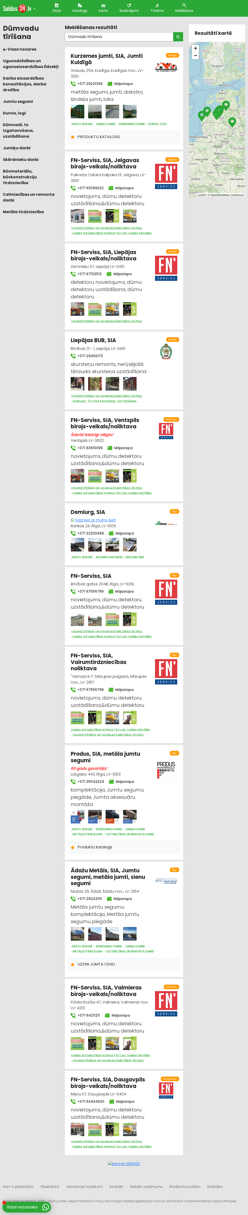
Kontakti (116, 1186)
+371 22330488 (90, 533)
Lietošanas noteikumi (84, 1186)
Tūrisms (157, 10)
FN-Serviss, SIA (91, 576)
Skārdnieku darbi (21, 159)
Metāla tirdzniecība (23, 212)
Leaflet (202, 195)
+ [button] (195, 48)
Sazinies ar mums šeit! (95, 520)
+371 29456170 (90, 356)
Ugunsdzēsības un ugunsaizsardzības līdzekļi (31, 63)
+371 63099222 (90, 188)
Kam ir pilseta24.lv (18, 1186)
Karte (103, 10)
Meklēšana (184, 10)
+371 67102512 (89, 274)
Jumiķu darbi (17, 148)
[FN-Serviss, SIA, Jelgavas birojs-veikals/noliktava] (77, 216)
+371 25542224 (90, 781)
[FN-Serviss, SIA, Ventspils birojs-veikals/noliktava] (77, 476)
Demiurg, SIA (88, 512)
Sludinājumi (129, 10)
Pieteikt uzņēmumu (146, 1186)
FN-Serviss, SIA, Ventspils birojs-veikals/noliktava (105, 423)
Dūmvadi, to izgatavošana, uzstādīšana (18, 130)
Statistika (215, 1186)
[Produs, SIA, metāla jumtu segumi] (77, 816)
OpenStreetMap (219, 195)
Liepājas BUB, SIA (93, 340)
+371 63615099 (90, 447)
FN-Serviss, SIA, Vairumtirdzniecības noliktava (98, 662)
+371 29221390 (90, 83)
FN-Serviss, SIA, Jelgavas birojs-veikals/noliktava (105, 163)
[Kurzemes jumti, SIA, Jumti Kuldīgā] (77, 111)
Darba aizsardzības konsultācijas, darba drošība (24, 84)
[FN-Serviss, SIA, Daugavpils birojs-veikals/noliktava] (77, 1129)
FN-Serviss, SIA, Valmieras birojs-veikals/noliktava (106, 991)
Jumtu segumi (18, 101)
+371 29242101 (89, 898)
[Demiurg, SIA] (77, 544)
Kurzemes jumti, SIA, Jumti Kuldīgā (107, 59)
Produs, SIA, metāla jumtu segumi (105, 757)
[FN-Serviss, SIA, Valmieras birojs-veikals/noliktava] (77, 1043)
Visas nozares (21, 49)
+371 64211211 (88, 1015)
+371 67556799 (90, 591)
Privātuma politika (185, 1186)
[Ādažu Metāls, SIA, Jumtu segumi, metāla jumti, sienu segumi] (77, 934)
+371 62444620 (90, 1101)
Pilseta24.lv (50, 1186)
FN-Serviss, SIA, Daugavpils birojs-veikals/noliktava (108, 1083)
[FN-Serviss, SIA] (77, 619)
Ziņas (56, 10)
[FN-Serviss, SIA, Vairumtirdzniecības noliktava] (77, 717)
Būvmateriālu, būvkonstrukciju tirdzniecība (20, 177)
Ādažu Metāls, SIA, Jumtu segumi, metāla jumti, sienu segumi (108, 877)
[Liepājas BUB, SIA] (77, 384)
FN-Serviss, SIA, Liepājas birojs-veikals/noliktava (103, 255)
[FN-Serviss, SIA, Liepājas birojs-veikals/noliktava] (77, 309)
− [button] (195, 56)
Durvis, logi (14, 113)
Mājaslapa (123, 83)
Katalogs (80, 10)
